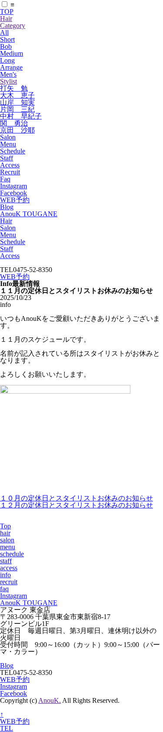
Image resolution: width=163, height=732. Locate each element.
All (4, 32)
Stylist (8, 81)
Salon (8, 137)
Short (7, 39)
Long (7, 60)
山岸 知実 (17, 102)
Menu (8, 144)
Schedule (12, 151)
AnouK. (49, 700)
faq (4, 588)
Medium (11, 53)
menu (7, 547)
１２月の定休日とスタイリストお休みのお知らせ (76, 505)
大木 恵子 (17, 95)
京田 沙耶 (17, 130)
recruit (8, 582)
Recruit (10, 172)
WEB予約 (15, 200)
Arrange (11, 67)
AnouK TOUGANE (28, 214)
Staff (6, 158)
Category (12, 25)
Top (5, 526)
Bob (6, 46)
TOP (6, 11)
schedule (12, 554)
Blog (6, 207)
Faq (5, 179)
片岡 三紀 (17, 109)
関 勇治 (14, 123)
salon (7, 540)
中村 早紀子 (21, 116)
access (8, 568)
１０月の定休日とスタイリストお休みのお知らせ (76, 498)
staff (6, 561)
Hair (6, 18)
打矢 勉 (14, 88)
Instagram (13, 186)
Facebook (13, 193)
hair (5, 533)
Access (10, 165)
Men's (8, 74)
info (5, 575)
